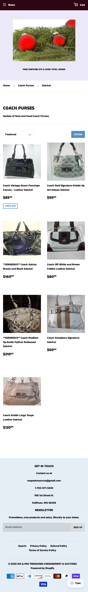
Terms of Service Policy (42, 550)
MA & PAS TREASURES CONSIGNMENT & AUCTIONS (47, 564)
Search (22, 546)
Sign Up (77, 527)
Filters (78, 134)
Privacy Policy (38, 546)
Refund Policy (58, 546)
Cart (82, 5)
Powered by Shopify (42, 568)
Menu (11, 5)
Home (6, 86)
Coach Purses (26, 86)
